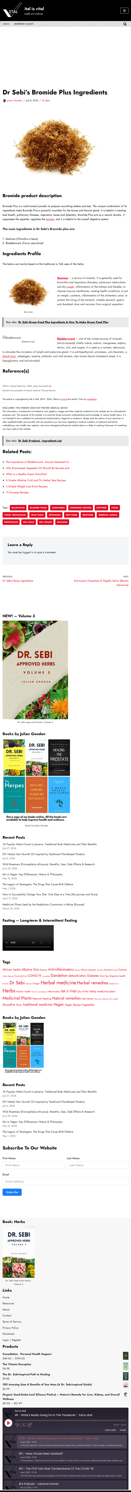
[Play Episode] (8, 1423)
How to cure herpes (38, 991)
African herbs (12, 969)
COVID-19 (34, 975)
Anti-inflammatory (61, 969)
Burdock (100, 970)
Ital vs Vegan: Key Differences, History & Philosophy (32, 874)
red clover (87, 999)
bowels (50, 219)
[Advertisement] (65, 52)
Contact (7, 1315)
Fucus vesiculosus (15, 514)
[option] (65, 1442)
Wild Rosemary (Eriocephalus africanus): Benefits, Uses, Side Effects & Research (49, 864)
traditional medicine (38, 1004)
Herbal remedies (92, 982)
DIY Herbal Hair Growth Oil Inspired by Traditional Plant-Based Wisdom (44, 854)
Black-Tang (18, 507)
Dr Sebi (46, 100)
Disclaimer (8, 1334)
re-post (64, 399)
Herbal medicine (58, 982)
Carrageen (58, 507)
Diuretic (6, 983)
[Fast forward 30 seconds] (30, 1425)
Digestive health (117, 976)
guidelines (92, 399)
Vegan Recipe (73, 1005)
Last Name (73, 1158)
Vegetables (88, 1005)
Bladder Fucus (38, 507)
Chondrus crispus (80, 507)
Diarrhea (104, 976)
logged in (27, 552)
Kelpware (87, 514)
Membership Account (23, 24)
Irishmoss (55, 514)
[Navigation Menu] (124, 11)
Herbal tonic (114, 983)
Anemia (43, 969)
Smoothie (9, 1004)
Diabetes (93, 975)
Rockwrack (11, 522)
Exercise (29, 983)
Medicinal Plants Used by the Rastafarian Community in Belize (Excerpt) (43, 904)
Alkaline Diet (30, 969)
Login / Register (12, 1340)
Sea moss (28, 522)
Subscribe (12, 1192)
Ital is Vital (68, 991)
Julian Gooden (14, 100)
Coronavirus (20, 976)
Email (6, 1174)
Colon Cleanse (8, 976)
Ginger (36, 983)
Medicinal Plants (17, 998)
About (6, 1309)
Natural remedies (66, 998)
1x (24, 1424)
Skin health (114, 999)
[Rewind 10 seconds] (17, 1425)
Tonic (19, 1005)
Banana (77, 970)
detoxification (77, 975)
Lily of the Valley (86, 991)
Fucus (115, 507)
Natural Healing (41, 999)
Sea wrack (45, 522)
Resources (8, 1303)
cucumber (46, 976)
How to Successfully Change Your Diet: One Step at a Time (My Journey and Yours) (50, 894)
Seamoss (62, 278)
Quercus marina (108, 514)
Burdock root (111, 969)
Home (6, 1297)
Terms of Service (12, 1322)
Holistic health (23, 991)
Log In (6, 24)
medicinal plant (106, 991)
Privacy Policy (11, 1328)
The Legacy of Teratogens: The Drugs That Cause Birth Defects (38, 884)
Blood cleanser (88, 969)
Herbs (9, 990)
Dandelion (59, 975)
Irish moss (37, 514)
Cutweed (101, 507)
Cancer (122, 970)
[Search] (125, 24)
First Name (9, 1158)
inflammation (53, 991)
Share (123, 1430)
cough (70, 287)
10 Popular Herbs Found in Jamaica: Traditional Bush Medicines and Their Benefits (50, 844)
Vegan (58, 1004)
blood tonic (9, 356)
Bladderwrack (66, 339)
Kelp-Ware (71, 514)
